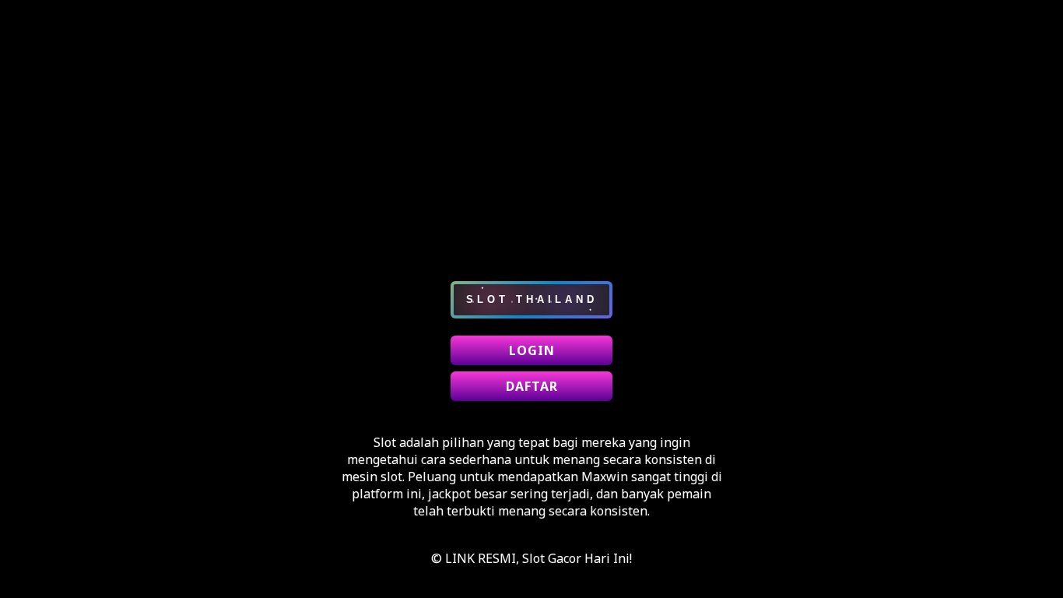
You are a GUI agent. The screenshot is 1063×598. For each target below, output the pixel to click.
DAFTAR (532, 386)
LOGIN (532, 350)
